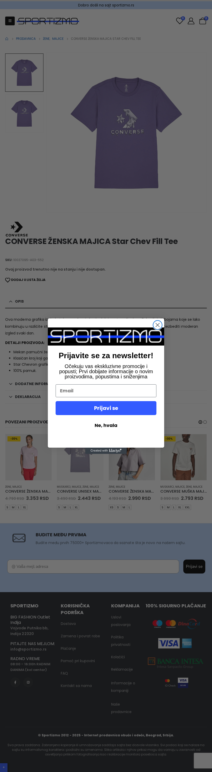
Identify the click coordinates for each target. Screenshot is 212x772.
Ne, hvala (106, 425)
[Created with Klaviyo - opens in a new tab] (106, 451)
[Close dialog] (157, 325)
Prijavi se (106, 408)
